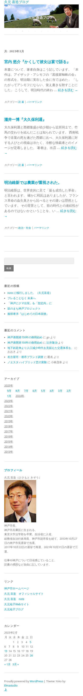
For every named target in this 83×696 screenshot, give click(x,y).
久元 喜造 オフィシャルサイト (24, 593)
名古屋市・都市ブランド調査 (25, 357)
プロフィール (13, 470)
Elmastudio (11, 685)
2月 (69, 390)
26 (31, 655)
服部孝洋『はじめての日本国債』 (28, 313)
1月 (9, 396)
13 (5, 651)
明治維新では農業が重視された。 (33, 182)
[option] (41, 16)
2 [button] (22, 31)
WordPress (36, 681)
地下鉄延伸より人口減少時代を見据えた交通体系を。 (40, 347)
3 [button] (29, 31)
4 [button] (35, 31)
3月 (60, 390)
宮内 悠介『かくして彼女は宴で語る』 (37, 61)
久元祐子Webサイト (16, 604)
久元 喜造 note (14, 599)
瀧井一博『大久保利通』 (25, 119)
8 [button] (61, 31)
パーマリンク (34, 101)
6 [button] (48, 31)
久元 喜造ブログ (16, 2)
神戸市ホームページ (16, 588)
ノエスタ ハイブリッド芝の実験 (27, 362)
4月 (52, 390)
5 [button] (41, 31)
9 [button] (67, 31)
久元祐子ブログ (14, 609)
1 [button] (16, 31)
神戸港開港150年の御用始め (24, 337)
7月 (26, 390)
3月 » (16, 664)
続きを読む (68, 90)
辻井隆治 (51, 342)
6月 (35, 390)
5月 (43, 390)
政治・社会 (24, 227)
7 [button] (54, 31)
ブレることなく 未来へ (21, 298)
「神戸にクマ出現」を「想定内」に (29, 303)
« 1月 (7, 664)
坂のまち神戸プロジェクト (24, 308)
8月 (18, 390)
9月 (9, 390)
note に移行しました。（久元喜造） (29, 292)
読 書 (21, 101)
